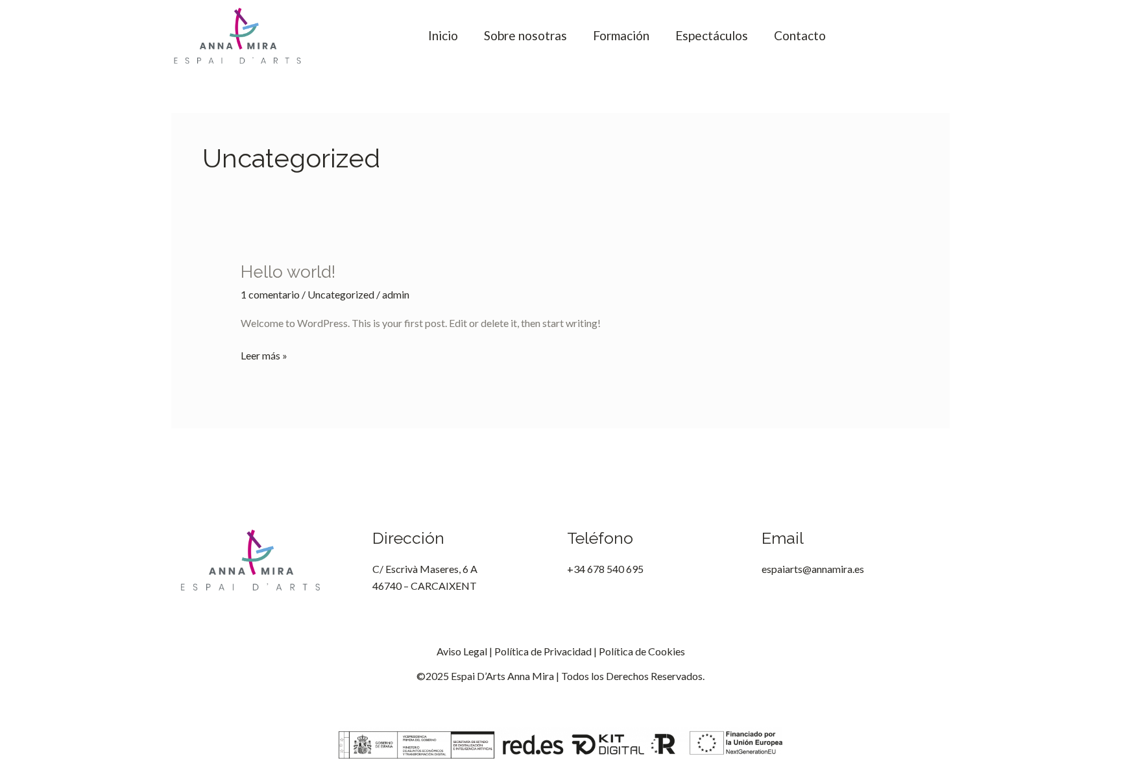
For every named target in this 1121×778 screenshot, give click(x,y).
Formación (621, 35)
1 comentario (270, 294)
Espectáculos (711, 35)
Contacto (800, 35)
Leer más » (264, 354)
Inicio (443, 35)
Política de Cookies (642, 651)
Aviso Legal (462, 651)
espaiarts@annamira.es (813, 569)
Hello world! (288, 272)
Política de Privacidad (543, 651)
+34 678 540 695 (605, 569)
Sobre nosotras (525, 35)
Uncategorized (340, 294)
